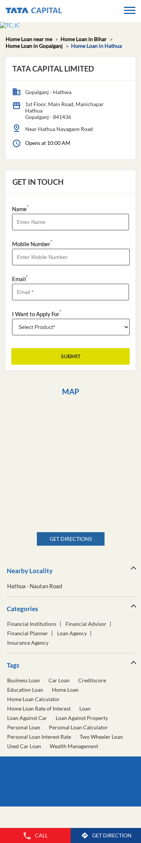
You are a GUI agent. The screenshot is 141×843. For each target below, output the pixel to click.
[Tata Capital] (34, 11)
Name (20, 208)
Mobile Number (32, 243)
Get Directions (71, 539)
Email (20, 278)
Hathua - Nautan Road (34, 586)
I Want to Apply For (36, 313)
